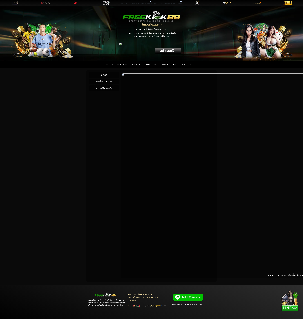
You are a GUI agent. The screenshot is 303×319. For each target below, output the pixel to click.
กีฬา (156, 64)
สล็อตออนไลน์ (122, 64)
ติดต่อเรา (193, 64)
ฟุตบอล (147, 64)
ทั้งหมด (104, 75)
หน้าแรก (109, 64)
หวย (183, 64)
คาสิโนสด (136, 64)
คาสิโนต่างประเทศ (104, 81)
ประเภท (165, 64)
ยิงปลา (175, 64)
